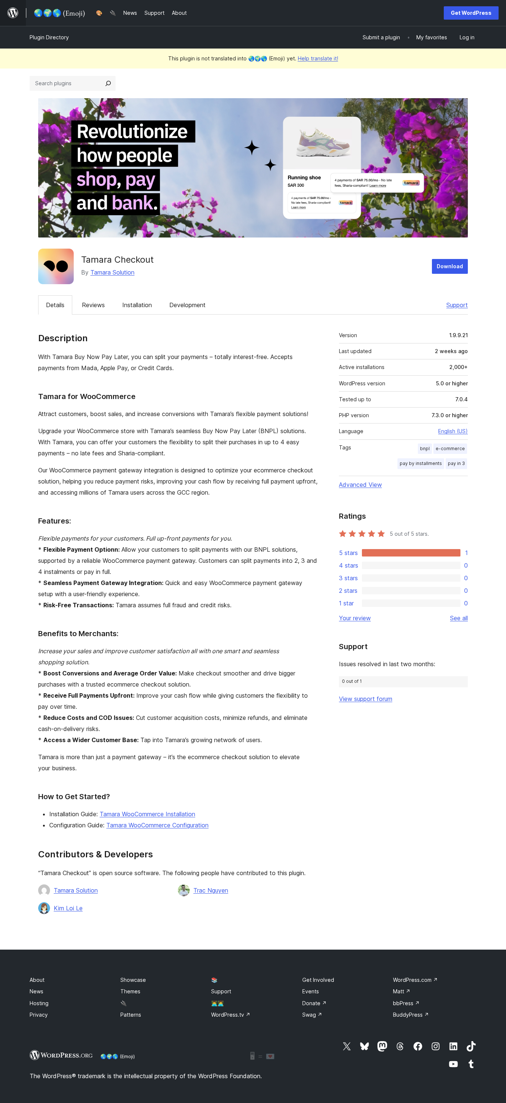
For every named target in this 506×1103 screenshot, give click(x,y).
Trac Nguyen (210, 890)
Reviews (93, 305)
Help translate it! (318, 58)
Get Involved (318, 980)
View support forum (365, 698)
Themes (130, 991)
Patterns (130, 1014)
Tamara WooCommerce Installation (147, 814)
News (36, 991)
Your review (355, 618)
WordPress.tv (230, 1014)
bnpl (425, 448)
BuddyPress (411, 1014)
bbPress (406, 1003)
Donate (314, 1003)
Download (450, 266)
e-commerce (450, 448)
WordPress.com (415, 980)
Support (457, 305)
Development (187, 305)
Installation (137, 305)
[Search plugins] (108, 83)
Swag (312, 1014)
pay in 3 (456, 463)
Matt (401, 991)
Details (55, 305)
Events (310, 991)
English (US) (453, 431)
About (37, 980)
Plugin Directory (49, 37)
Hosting (39, 1003)
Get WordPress (471, 13)
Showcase (133, 980)
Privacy (39, 1014)
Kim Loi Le (68, 908)
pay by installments (421, 463)
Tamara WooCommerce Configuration (157, 825)
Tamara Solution (112, 272)
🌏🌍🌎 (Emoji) (117, 1056)
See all (459, 618)
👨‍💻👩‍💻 (217, 1003)
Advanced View (360, 484)
